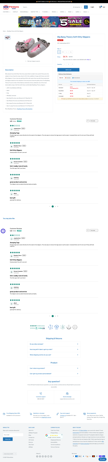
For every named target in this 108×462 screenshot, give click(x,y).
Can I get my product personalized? (40, 373)
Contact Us (31, 437)
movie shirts (76, 432)
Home (4, 31)
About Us (31, 430)
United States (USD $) (8, 453)
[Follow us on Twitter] (40, 456)
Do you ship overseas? (36, 344)
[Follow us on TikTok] (51, 456)
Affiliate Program (33, 432)
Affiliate (31, 447)
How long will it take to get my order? (41, 349)
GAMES (77, 11)
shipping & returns (46, 417)
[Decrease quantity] (64, 64)
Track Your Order (55, 430)
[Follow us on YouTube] (48, 456)
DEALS (85, 11)
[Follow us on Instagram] (43, 456)
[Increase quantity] (72, 64)
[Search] (86, 7)
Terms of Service (55, 447)
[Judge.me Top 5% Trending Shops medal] (75, 327)
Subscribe (7, 439)
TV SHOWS (45, 11)
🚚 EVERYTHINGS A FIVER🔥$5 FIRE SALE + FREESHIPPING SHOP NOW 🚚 (54, 1)
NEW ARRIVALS (24, 11)
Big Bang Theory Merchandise (24, 108)
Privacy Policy (54, 432)
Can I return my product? (37, 368)
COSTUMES (6, 11)
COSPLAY (15, 11)
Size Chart (31, 444)
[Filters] (87, 121)
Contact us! (63, 415)
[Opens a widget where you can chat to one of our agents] (102, 459)
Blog (30, 435)
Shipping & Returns (56, 440)
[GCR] (46, 435)
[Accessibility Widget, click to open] (3, 231)
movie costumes (85, 443)
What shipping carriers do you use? (40, 355)
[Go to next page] (58, 206)
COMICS (62, 11)
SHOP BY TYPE (34, 11)
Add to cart (68, 69)
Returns (31, 442)
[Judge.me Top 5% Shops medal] (68, 327)
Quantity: (59, 64)
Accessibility (54, 442)
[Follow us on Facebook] (37, 456)
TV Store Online (83, 430)
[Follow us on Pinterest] (46, 456)
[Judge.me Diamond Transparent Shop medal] (50, 327)
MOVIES (54, 11)
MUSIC (69, 11)
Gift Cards (31, 440)
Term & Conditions (55, 444)
